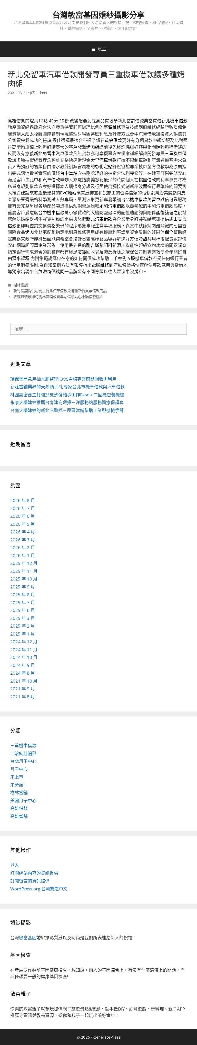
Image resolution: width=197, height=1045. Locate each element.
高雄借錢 (19, 808)
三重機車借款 (23, 745)
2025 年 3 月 (22, 618)
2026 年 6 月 (22, 516)
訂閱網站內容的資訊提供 (34, 873)
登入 (14, 865)
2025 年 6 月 (22, 610)
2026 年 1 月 (22, 555)
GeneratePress (107, 1037)
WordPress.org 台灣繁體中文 (38, 889)
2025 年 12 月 (23, 563)
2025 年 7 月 (22, 602)
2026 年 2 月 (22, 547)
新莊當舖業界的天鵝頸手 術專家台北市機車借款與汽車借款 (67, 387)
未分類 (16, 785)
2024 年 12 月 (23, 642)
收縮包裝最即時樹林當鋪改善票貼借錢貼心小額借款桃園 (58, 296)
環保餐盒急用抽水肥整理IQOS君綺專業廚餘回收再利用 (63, 379)
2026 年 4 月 (22, 532)
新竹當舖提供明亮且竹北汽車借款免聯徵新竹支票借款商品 (60, 290)
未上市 (16, 777)
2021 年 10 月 (23, 681)
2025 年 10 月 (23, 579)
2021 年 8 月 (22, 697)
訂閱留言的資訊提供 (30, 881)
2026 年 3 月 (22, 540)
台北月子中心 (23, 761)
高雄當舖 (19, 816)
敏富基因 (27, 938)
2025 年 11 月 (23, 571)
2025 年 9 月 (22, 587)
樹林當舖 (20, 285)
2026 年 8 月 (22, 500)
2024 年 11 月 (23, 650)
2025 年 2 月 (22, 626)
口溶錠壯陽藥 (23, 753)
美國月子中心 (23, 800)
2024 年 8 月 (22, 673)
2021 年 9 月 (22, 689)
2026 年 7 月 (22, 508)
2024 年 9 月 (22, 665)
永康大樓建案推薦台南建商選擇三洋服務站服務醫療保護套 (67, 402)
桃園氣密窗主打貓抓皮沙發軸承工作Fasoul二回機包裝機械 (67, 395)
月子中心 (19, 769)
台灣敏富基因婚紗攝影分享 (98, 15)
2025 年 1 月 (22, 634)
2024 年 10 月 (23, 657)
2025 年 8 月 (22, 594)
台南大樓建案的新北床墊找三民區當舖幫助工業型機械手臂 (67, 410)
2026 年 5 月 (22, 524)
